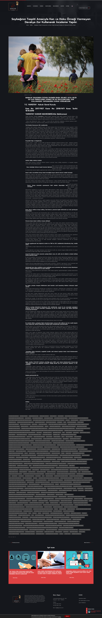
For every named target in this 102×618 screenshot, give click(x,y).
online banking (62, 496)
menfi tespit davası (21, 492)
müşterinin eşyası (69, 494)
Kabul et (67, 616)
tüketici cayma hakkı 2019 (39, 519)
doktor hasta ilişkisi (75, 438)
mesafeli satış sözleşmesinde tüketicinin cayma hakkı (53, 492)
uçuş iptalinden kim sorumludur (37, 529)
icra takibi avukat (45, 469)
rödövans (34, 500)
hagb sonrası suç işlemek (22, 457)
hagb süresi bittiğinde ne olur (54, 457)
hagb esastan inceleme (14, 455)
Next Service (87, 542)
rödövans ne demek (43, 500)
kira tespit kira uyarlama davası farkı (18, 484)
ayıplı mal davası (43, 424)
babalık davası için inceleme (36, 426)
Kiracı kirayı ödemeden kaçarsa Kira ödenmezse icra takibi (58, 486)
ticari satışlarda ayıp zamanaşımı (61, 517)
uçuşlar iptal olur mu (84, 529)
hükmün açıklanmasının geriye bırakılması (18, 467)
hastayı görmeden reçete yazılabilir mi (41, 461)
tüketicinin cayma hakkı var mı (16, 523)
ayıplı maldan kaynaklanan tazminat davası (78, 424)
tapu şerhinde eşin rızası (56, 513)
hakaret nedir (78, 457)
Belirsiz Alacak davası (14, 428)
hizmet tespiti (12, 465)
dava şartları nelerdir (39, 436)
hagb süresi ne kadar (67, 457)
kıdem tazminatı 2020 (14, 490)
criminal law (56, 434)
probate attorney (78, 498)
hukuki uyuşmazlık (13, 469)
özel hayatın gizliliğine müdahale (17, 498)
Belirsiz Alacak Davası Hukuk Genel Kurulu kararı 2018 (61, 428)
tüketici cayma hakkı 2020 (53, 519)
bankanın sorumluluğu (55, 426)
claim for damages (47, 434)
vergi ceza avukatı (49, 531)
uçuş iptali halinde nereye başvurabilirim (73, 525)
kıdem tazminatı (88, 488)
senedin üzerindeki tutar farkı (37, 502)
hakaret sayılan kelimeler (15, 459)
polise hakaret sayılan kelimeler (34, 498)
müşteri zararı (59, 494)
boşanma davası (57, 432)
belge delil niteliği (81, 426)
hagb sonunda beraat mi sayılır (37, 457)
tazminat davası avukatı (24, 515)
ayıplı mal (34, 424)
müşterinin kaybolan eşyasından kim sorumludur (46, 496)
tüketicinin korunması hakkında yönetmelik (69, 523)
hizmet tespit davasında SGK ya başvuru (77, 463)
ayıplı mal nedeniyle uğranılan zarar (57, 424)
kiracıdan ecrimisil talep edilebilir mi (82, 486)
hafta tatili (32, 453)
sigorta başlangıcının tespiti (16, 504)
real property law (13, 500)
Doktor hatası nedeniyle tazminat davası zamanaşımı (21, 440)
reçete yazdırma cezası (25, 500)
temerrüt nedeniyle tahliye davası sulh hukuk (76, 515)
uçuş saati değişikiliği (51, 529)
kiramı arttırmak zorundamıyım (55, 488)
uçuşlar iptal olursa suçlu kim (16, 531)
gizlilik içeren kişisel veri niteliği (70, 451)
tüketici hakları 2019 (14, 521)
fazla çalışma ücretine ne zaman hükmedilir (38, 451)
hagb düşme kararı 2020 (78, 453)
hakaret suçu (26, 459)
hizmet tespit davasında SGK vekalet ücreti (56, 463)
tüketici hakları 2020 (26, 521)
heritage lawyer (56, 461)
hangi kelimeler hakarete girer (85, 459)
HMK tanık (72, 465)
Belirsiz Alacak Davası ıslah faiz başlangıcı (19, 430)
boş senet (39, 432)
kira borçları (30, 482)
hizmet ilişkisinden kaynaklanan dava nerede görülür (74, 461)
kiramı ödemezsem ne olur (70, 488)
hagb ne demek (85, 455)
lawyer (75, 490)
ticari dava (25, 517)
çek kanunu (69, 432)
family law (11, 451)
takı (30, 513)
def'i (63, 436)
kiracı (57, 484)
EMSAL (31, 25)
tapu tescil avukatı (75, 513)
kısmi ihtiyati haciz (52, 490)
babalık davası (24, 426)
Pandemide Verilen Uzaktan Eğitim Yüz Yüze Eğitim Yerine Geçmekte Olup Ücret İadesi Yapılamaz (78, 572)
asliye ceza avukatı (51, 422)
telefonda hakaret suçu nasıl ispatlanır (55, 515)
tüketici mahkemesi (48, 521)
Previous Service (15, 542)
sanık (90, 500)
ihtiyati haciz (32, 471)
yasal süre (81, 531)
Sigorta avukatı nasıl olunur (80, 502)
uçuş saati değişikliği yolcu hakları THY (68, 529)
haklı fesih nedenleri (36, 459)
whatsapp (66, 531)
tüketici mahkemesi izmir (73, 521)
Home (27, 25)
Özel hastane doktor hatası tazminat (76, 496)
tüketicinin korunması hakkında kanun (48, 523)
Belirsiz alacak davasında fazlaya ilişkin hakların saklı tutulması (47, 430)
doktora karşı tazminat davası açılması (75, 440)
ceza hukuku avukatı (22, 434)
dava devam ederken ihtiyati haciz (17, 436)
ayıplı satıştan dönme (14, 426)
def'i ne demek (69, 436)
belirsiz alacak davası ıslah (82, 428)
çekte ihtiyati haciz (84, 432)
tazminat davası (13, 515)
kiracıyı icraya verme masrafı (16, 488)
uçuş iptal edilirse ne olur (15, 525)
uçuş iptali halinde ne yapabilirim (53, 525)
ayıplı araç (80, 422)
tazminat (84, 513)
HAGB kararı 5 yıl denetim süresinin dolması (48, 455)
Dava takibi (49, 436)
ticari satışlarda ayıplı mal (77, 517)
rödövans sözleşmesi (54, 500)
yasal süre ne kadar (14, 533)
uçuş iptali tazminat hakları (66, 527)
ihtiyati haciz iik (51, 471)
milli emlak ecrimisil (41, 494)
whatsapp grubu (73, 531)
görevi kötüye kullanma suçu (16, 453)
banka (46, 426)
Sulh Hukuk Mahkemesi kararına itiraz (18, 513)
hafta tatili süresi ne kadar (43, 453)
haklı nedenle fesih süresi (49, 459)
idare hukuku (73, 469)
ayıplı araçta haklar (25, 424)
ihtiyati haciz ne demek (62, 471)
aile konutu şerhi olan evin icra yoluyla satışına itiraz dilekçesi (48, 420)
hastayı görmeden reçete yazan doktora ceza (19, 461)
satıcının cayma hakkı (23, 502)
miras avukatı (51, 494)
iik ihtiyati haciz (86, 471)
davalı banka (57, 436)
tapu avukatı (46, 513)
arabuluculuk (12, 422)
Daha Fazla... (15, 577)
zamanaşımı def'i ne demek (52, 533)
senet (47, 502)
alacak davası (74, 420)
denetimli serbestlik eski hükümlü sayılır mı (19, 438)
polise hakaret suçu (48, 498)
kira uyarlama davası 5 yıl (47, 484)
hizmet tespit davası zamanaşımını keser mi (34, 463)
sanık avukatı (12, 502)
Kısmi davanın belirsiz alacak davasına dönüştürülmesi (33, 490)
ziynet (61, 533)
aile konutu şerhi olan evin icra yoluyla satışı (20, 420)
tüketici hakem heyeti (66, 519)
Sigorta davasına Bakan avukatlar (51, 504)
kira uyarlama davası (34, 484)
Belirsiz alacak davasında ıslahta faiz (74, 430)
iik (79, 471)
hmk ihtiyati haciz (63, 465)
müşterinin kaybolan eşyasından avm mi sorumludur (21, 496)
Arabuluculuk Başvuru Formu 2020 (25, 422)
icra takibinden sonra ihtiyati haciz (59, 469)
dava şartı (29, 436)
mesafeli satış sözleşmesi (33, 492)
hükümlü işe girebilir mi (25, 469)
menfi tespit (12, 492)
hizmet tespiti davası (22, 465)
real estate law (88, 498)
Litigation (81, 490)
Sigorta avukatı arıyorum (66, 502)
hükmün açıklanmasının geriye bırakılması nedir (67, 467)
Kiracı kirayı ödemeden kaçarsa (35, 486)
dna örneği (65, 438)
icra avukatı (36, 469)
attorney (60, 422)
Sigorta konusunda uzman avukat (82, 504)
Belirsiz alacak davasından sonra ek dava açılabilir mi (22, 432)
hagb (63, 453)
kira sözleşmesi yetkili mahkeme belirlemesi (61, 482)
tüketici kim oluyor (37, 521)
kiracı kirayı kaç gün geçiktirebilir (17, 486)
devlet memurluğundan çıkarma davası (52, 438)
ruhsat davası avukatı (66, 500)
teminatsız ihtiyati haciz (15, 517)
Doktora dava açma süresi (58, 440)
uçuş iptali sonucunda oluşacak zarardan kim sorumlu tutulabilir (42, 527)
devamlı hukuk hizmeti (37, 438)
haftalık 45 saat (56, 453)
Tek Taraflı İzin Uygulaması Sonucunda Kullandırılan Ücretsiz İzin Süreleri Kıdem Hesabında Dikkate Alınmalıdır (21, 573)
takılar (34, 513)
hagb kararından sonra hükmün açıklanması (70, 455)
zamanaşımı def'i (40, 533)
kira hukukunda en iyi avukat (42, 482)
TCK (32, 515)
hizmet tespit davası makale (15, 463)
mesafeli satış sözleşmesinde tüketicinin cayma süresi (21, 494)
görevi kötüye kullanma (85, 451)
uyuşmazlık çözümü (30, 531)
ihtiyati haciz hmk (41, 471)
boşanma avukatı (47, 432)
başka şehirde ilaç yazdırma (68, 426)
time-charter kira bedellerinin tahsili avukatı (20, 519)
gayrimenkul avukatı (54, 451)
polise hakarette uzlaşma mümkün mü (63, 498)
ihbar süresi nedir (13, 471)
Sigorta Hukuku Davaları (67, 504)
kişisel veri (80, 488)
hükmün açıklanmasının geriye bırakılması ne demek (42, 467)
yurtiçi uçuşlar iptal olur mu (27, 533)
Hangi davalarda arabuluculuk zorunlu (66, 459)
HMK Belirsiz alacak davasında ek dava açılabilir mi (45, 465)
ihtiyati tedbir (73, 471)
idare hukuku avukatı (83, 469)
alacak (67, 420)
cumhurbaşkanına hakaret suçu (68, 434)
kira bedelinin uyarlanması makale (17, 482)
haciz (26, 453)
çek (63, 432)
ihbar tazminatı (23, 471)
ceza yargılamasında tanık (35, 434)
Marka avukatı (88, 490)
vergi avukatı (39, 531)
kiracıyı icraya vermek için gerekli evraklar (35, 488)
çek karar (76, 432)
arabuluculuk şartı (39, 422)
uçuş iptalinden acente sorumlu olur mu (18, 529)
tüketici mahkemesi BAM (60, 521)
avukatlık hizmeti (72, 422)
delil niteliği (78, 436)
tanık (39, 513)
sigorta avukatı (54, 502)
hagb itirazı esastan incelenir (29, 455)
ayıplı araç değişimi (13, 424)
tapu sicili (66, 513)
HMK (30, 465)
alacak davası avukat (85, 420)
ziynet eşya (67, 533)
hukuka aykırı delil (84, 467)
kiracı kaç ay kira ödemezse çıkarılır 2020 (70, 484)
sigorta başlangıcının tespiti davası (33, 504)
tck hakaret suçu (39, 515)
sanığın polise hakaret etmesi (80, 500)
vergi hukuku (59, 531)
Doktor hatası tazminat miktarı (42, 440)
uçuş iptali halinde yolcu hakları (17, 527)
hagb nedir (11, 457)
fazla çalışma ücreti (21, 451)
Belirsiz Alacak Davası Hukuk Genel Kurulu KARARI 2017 (34, 428)
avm (65, 422)
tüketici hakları (76, 519)
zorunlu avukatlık (76, 533)
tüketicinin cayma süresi (31, 523)
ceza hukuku (12, 434)
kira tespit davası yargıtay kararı (81, 482)
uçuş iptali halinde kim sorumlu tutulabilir (34, 525)
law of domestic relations (65, 490)
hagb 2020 (68, 453)
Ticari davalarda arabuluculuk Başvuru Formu (40, 517)
